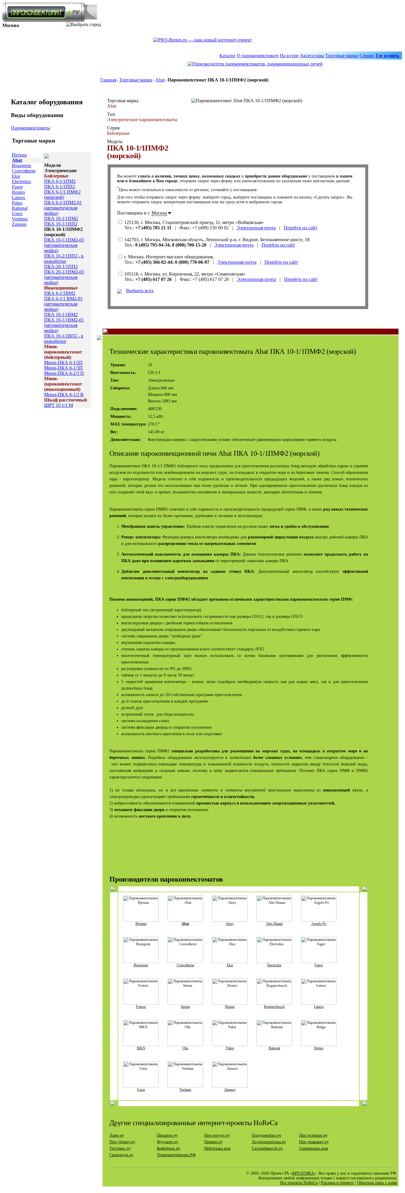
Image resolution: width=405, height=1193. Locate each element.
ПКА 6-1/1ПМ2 (60, 181)
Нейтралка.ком (217, 1148)
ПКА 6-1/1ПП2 (59, 186)
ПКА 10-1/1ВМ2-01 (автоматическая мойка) (64, 325)
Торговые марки (341, 55)
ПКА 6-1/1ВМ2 (59, 293)
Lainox (18, 197)
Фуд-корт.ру (167, 1142)
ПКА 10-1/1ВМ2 (61, 314)
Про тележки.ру (313, 1135)
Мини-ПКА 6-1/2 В (64, 394)
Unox (17, 213)
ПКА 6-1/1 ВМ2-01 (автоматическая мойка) (63, 304)
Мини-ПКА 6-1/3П (63, 367)
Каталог (227, 55)
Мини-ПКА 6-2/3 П (64, 373)
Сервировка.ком (313, 1148)
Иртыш (19, 154)
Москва (159, 212)
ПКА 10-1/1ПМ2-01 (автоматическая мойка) (64, 245)
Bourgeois (21, 165)
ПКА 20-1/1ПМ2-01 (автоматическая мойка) (64, 277)
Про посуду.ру (217, 1135)
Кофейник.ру (168, 1148)
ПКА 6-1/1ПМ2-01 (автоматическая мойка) (63, 208)
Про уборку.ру (122, 1142)
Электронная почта (256, 227)
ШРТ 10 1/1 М (58, 405)
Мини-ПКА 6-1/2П (63, 362)
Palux (17, 202)
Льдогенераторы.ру (269, 1142)
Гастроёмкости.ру (267, 1148)
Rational (20, 208)
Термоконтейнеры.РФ (176, 1155)
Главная (108, 79)
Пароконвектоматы (30, 127)
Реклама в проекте (337, 1183)
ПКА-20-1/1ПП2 (61, 266)
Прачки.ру (213, 1142)
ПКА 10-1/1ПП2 (60, 223)
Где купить (387, 55)
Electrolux (21, 181)
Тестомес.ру (120, 1148)
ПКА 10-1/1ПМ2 (61, 218)
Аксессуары (312, 55)
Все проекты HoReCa (299, 1183)
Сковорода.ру (121, 1155)
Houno (18, 192)
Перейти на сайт (300, 227)
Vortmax (20, 218)
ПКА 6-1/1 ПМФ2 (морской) (62, 194)
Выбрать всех (140, 290)
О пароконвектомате (258, 55)
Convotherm (23, 170)
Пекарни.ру (167, 1135)
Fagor (17, 186)
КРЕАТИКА (303, 1173)
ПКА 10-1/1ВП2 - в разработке (63, 338)
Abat (160, 79)
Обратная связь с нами (377, 1183)
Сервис (367, 55)
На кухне (289, 55)
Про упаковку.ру (314, 1142)
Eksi (16, 176)
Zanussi (19, 224)
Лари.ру (116, 1135)
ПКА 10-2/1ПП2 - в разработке (64, 258)
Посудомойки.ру (266, 1135)
